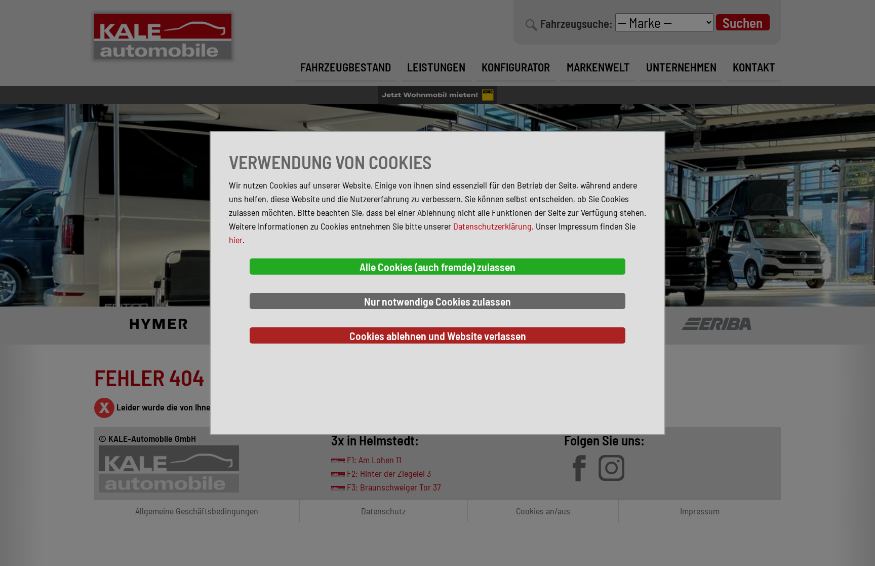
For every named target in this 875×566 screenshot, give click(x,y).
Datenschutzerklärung (492, 226)
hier (236, 239)
